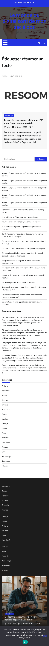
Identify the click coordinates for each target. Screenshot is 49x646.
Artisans (5, 386)
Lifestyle (5, 424)
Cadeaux (5, 400)
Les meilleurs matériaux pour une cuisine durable (20, 217)
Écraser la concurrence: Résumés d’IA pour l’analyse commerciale (23, 121)
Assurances (6, 391)
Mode (4, 433)
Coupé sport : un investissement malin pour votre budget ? (23, 248)
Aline (8, 127)
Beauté (4, 395)
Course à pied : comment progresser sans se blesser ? (21, 222)
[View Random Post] (39, 43)
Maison (4, 428)
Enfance (5, 405)
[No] (45, 636)
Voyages (5, 466)
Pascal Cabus (11, 624)
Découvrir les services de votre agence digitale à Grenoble (21, 618)
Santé (4, 452)
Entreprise (6, 409)
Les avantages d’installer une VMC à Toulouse (18, 282)
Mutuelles (5, 438)
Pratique (5, 447)
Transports (6, 461)
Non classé (6, 442)
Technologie (9, 116)
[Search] (44, 43)
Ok (25, 642)
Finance (5, 414)
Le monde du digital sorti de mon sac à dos (24, 21)
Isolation (5, 419)
